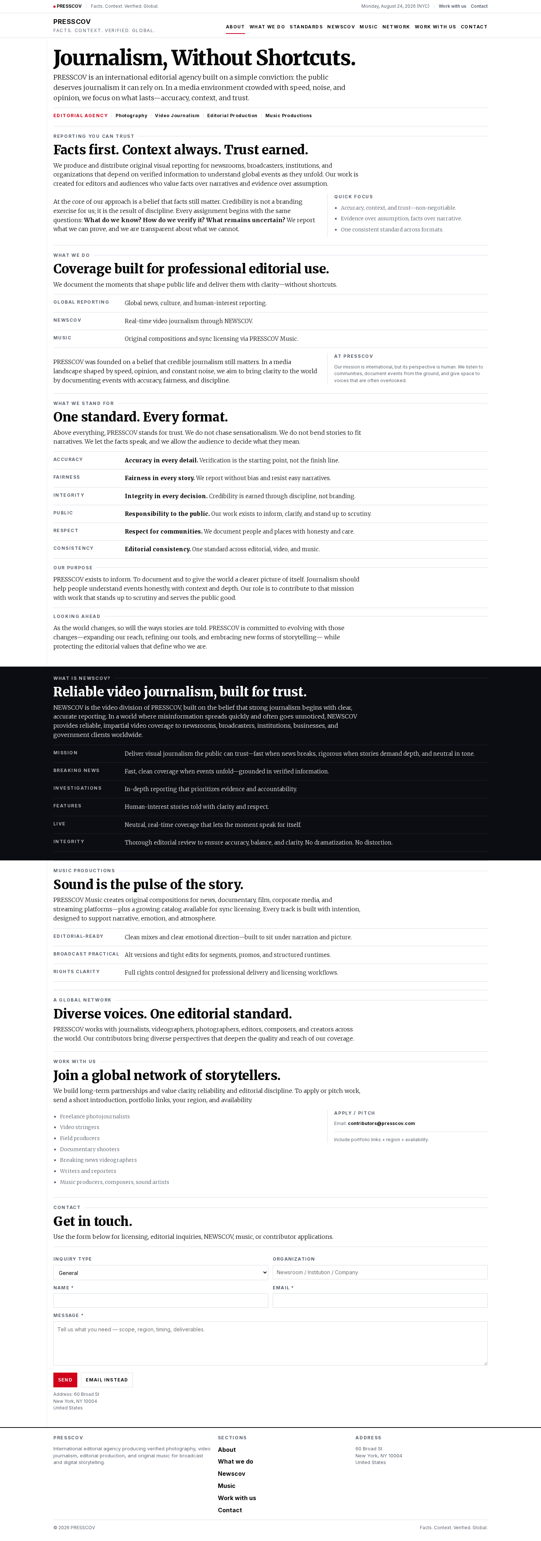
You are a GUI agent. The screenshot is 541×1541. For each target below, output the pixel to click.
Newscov (341, 26)
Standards (306, 26)
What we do (267, 26)
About (235, 26)
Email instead (107, 1380)
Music (369, 26)
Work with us (452, 6)
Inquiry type (72, 1259)
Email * (283, 1287)
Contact (479, 6)
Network (396, 26)
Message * (68, 1315)
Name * (63, 1287)
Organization (294, 1259)
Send (65, 1380)
